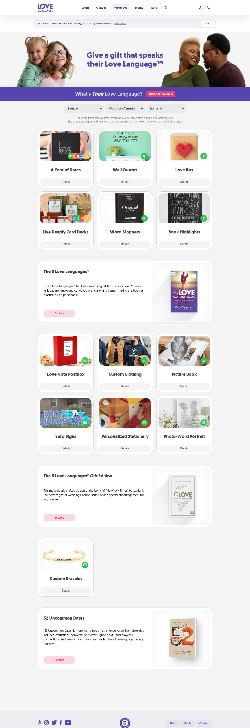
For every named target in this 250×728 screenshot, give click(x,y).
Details (66, 182)
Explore (59, 313)
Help (173, 723)
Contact (203, 723)
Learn (85, 8)
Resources (120, 8)
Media (187, 723)
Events (139, 8)
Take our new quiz (161, 94)
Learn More (120, 23)
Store (153, 8)
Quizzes (101, 8)
